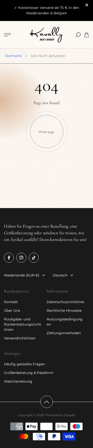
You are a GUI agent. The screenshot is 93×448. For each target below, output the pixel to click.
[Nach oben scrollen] (46, 402)
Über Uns (12, 310)
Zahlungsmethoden (64, 333)
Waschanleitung (18, 381)
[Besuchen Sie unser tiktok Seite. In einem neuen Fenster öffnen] (34, 258)
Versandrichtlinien (19, 338)
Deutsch (60, 275)
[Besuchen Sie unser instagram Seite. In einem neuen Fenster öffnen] (21, 258)
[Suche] (78, 34)
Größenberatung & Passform (29, 372)
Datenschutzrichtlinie (65, 302)
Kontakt (11, 302)
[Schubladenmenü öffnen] (7, 34)
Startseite (13, 56)
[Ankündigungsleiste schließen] (86, 4)
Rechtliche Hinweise (64, 310)
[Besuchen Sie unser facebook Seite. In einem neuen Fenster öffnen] (9, 258)
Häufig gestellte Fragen (24, 364)
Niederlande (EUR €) (21, 275)
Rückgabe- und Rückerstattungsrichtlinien (22, 324)
